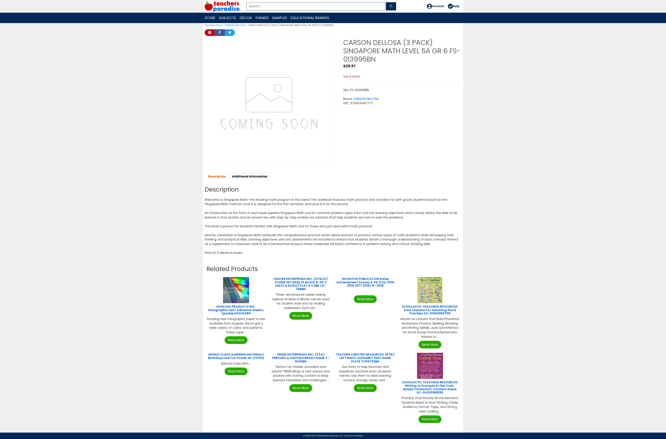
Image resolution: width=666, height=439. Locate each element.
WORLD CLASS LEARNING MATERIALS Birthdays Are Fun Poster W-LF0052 (236, 356)
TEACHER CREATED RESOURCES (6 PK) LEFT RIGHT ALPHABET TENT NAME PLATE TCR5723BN (365, 358)
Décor (246, 17)
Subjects (227, 17)
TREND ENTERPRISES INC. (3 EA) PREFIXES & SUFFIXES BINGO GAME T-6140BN (300, 358)
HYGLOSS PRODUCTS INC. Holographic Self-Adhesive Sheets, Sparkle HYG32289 (236, 310)
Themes (261, 17)
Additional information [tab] (249, 176)
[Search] (391, 6)
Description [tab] (217, 176)
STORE (210, 17)
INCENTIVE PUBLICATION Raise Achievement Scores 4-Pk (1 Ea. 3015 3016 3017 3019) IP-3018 (365, 282)
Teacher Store (213, 25)
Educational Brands (310, 17)
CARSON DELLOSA (234, 25)
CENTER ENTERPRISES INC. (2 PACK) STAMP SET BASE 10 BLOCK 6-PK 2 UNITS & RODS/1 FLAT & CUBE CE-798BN (300, 284)
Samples (279, 17)
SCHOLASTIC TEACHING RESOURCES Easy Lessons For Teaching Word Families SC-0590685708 (430, 310)
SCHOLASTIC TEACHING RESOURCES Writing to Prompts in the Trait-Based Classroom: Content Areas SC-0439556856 (430, 387)
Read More (236, 340)
